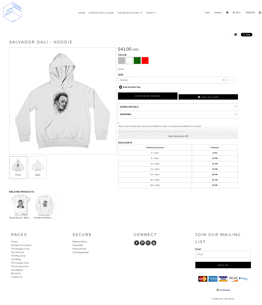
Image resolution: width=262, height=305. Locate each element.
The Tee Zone (17, 252)
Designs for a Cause (21, 245)
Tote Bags (16, 259)
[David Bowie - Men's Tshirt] (20, 205)
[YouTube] (153, 242)
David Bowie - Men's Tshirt (22, 217)
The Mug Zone (18, 255)
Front (18, 174)
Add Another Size (131, 87)
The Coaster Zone (20, 262)
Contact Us (16, 277)
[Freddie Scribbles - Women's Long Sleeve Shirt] (45, 205)
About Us (16, 273)
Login (207, 12)
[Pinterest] (142, 242)
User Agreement (81, 252)
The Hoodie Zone (19, 266)
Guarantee (78, 245)
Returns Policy (80, 241)
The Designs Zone (20, 248)
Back (37, 174)
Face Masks (17, 270)
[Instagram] (148, 242)
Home (14, 241)
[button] (130, 12)
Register (218, 12)
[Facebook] (136, 242)
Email (198, 249)
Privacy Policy (79, 248)
